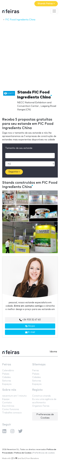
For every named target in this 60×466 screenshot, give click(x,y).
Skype (31, 326)
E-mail (31, 332)
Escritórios (8, 406)
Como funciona (10, 409)
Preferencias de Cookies (45, 416)
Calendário (8, 370)
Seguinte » (14, 172)
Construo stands (41, 396)
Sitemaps (39, 364)
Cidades (6, 377)
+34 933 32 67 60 (31, 320)
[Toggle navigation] (54, 11)
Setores (6, 381)
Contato (7, 403)
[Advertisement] (30, 54)
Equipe (5, 399)
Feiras (6, 364)
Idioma (53, 352)
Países (5, 374)
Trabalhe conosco (12, 413)
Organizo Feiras (40, 406)
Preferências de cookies (44, 453)
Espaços (7, 384)
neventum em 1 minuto (14, 396)
